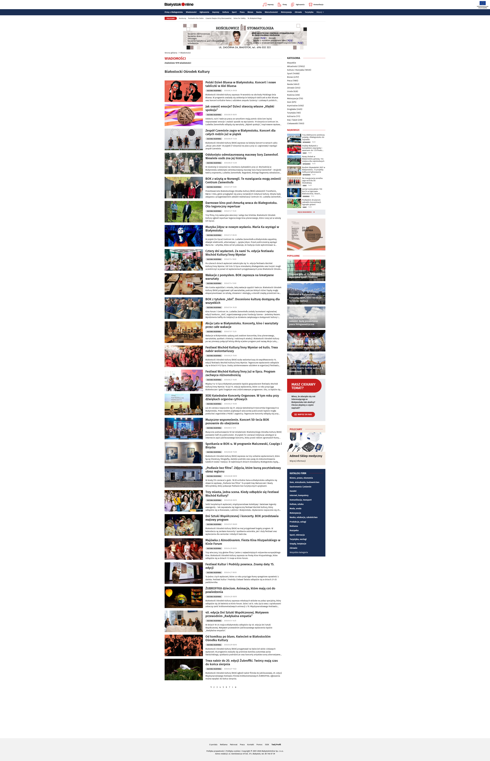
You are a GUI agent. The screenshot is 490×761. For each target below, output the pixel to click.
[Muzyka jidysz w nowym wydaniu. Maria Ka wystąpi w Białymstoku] (184, 236)
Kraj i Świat (292, 120)
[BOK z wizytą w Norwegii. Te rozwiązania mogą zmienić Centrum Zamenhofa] (184, 187)
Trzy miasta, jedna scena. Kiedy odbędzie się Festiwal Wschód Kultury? (242, 493)
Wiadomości (191, 12)
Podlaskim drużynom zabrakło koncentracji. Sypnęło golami (311, 202)
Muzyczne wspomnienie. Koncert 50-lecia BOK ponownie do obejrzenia (237, 421)
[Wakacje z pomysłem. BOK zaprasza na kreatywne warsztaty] (184, 284)
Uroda (290, 91)
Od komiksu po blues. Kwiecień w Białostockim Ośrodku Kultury (238, 638)
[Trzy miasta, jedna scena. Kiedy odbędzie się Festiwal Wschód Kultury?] (184, 501)
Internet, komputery (299, 495)
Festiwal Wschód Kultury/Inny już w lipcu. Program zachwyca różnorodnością (240, 373)
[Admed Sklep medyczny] (306, 442)
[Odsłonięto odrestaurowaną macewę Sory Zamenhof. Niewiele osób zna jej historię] (184, 163)
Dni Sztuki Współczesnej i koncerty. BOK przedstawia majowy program (242, 518)
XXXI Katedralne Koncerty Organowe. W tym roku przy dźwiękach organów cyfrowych (242, 397)
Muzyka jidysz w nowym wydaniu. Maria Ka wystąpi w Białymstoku (242, 228)
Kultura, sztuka (297, 504)
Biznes (250, 12)
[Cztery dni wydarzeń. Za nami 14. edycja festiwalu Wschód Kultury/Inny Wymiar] (184, 260)
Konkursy (182, 18)
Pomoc (259, 744)
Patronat (233, 744)
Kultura (225, 12)
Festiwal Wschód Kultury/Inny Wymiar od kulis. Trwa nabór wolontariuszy (241, 349)
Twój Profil (276, 744)
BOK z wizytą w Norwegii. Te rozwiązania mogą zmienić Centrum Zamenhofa (243, 180)
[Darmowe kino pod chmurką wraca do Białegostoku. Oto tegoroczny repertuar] (184, 211)
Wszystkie (291, 63)
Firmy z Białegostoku (174, 12)
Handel (293, 491)
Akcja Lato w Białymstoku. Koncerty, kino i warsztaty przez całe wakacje (241, 325)
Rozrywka (294, 530)
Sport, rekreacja (297, 535)
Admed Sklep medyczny (306, 456)
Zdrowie (298, 12)
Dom (289, 102)
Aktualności (292, 66)
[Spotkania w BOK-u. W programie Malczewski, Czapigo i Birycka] (184, 452)
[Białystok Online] (179, 5)
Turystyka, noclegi (298, 539)
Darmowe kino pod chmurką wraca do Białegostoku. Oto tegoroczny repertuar (241, 204)
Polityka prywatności (215, 751)
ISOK (267, 744)
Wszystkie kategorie (299, 552)
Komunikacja (318, 4)
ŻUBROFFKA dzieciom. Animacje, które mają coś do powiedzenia (240, 590)
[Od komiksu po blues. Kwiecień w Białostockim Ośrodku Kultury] (184, 645)
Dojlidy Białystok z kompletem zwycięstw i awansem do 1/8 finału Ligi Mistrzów (312, 148)
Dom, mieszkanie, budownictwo (304, 482)
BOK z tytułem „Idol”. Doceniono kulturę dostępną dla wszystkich (242, 301)
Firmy (285, 4)
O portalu (213, 744)
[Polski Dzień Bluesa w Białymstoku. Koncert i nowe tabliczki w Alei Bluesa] (184, 91)
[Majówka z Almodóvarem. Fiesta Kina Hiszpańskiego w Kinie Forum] (184, 549)
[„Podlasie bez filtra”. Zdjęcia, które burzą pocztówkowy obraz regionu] (184, 477)
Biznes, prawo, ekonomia (301, 478)
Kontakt (250, 744)
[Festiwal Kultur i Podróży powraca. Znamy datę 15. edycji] (184, 573)
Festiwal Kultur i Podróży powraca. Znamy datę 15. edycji (239, 566)
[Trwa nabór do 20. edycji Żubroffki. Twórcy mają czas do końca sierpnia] (184, 669)
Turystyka (309, 12)
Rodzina (291, 95)
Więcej (319, 12)
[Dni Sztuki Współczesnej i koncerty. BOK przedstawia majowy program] (184, 525)
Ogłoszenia (300, 4)
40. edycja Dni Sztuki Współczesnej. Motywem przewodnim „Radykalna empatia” (237, 614)
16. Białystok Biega (255, 18)
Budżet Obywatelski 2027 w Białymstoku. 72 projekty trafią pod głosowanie (313, 169)
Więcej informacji (298, 461)
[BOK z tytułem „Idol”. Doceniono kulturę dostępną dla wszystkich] (184, 308)
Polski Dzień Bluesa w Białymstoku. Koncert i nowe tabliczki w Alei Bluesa (240, 84)
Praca (242, 12)
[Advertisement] (245, 713)
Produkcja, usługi (298, 522)
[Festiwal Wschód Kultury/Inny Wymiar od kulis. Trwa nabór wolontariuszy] (184, 356)
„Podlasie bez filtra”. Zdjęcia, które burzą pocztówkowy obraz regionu (243, 469)
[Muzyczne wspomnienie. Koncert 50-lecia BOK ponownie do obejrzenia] (184, 428)
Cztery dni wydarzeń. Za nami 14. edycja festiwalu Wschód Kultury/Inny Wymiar (239, 253)
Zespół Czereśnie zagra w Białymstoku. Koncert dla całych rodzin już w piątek (240, 132)
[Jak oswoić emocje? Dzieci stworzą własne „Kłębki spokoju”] (184, 115)
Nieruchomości (271, 12)
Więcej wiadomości (305, 212)
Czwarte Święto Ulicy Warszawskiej (218, 18)
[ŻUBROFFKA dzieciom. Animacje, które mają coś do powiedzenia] (184, 597)
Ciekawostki (292, 123)
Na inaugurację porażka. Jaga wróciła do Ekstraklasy (312, 180)
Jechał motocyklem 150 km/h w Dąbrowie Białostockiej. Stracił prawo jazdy (312, 191)
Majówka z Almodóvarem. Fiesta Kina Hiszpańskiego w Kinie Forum (242, 542)
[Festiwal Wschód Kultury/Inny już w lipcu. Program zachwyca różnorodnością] (184, 380)
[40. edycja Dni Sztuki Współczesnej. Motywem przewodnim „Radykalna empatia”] (184, 621)
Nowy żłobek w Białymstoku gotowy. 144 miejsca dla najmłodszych (313, 158)
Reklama (294, 526)
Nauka (259, 12)
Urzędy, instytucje (298, 543)
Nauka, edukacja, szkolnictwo (303, 517)
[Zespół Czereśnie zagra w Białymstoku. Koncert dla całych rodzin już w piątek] (184, 139)
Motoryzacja (286, 12)
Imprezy (270, 4)
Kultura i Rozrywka (214, 91)
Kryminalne (292, 105)
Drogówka (291, 109)
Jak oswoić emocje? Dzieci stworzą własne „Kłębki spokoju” (239, 108)
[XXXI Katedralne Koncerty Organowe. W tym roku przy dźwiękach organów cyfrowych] (184, 404)
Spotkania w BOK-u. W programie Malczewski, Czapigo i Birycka (243, 445)
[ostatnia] (236, 687)
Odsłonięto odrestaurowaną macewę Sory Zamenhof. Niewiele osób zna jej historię (241, 156)
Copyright (246, 751)
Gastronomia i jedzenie (300, 486)
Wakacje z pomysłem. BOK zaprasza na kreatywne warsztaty (239, 277)
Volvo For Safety (240, 18)
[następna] (232, 687)
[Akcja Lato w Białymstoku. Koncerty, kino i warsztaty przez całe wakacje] (184, 332)
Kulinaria (291, 116)
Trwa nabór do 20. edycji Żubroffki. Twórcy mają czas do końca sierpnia (241, 662)
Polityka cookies (233, 751)
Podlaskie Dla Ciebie (196, 18)
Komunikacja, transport (301, 500)
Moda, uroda (295, 508)
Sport (234, 12)
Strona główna (171, 53)
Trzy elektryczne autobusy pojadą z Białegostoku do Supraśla (313, 137)
